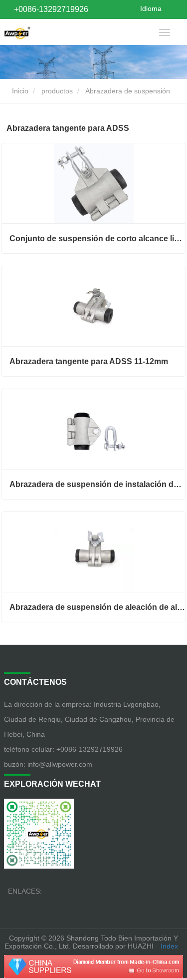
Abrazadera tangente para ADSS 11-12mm (88, 361)
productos (57, 91)
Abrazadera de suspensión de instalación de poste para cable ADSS (97, 484)
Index (169, 946)
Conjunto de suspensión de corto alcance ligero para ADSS (97, 238)
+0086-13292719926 (51, 9)
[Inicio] (17, 32)
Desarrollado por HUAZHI (113, 946)
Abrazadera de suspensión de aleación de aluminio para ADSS (97, 607)
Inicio (19, 91)
